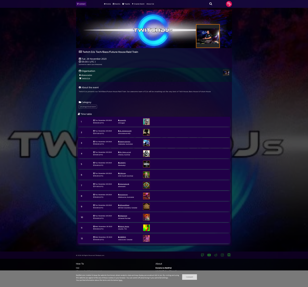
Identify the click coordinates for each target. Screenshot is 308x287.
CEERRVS (122, 237)
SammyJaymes (124, 141)
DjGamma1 (123, 216)
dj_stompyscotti (125, 131)
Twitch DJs (86, 78)
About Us (150, 4)
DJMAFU (122, 163)
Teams (127, 4)
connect (82, 4)
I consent (189, 277)
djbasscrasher (86, 75)
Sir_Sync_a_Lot (125, 152)
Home (108, 4)
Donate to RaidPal (163, 267)
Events (117, 4)
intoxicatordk (124, 184)
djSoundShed (124, 205)
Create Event (138, 4)
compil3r (122, 120)
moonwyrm (123, 194)
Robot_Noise (124, 226)
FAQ (77, 267)
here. (121, 280)
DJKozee (122, 173)
